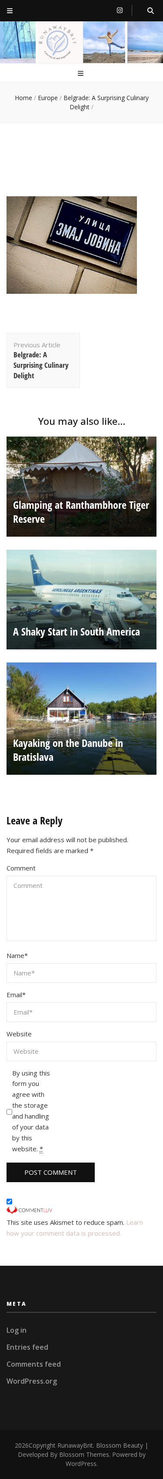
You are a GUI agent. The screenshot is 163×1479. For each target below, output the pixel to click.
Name (17, 955)
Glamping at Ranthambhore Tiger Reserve (81, 511)
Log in (17, 1330)
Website (19, 1033)
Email (16, 994)
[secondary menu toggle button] (10, 10)
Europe (48, 98)
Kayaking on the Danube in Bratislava (68, 750)
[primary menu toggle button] (81, 73)
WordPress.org (32, 1381)
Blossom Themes (84, 1454)
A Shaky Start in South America (76, 631)
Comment (21, 868)
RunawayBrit (75, 1445)
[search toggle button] (150, 10)
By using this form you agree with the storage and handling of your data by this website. (31, 1111)
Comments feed (34, 1364)
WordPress (81, 1463)
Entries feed (27, 1347)
